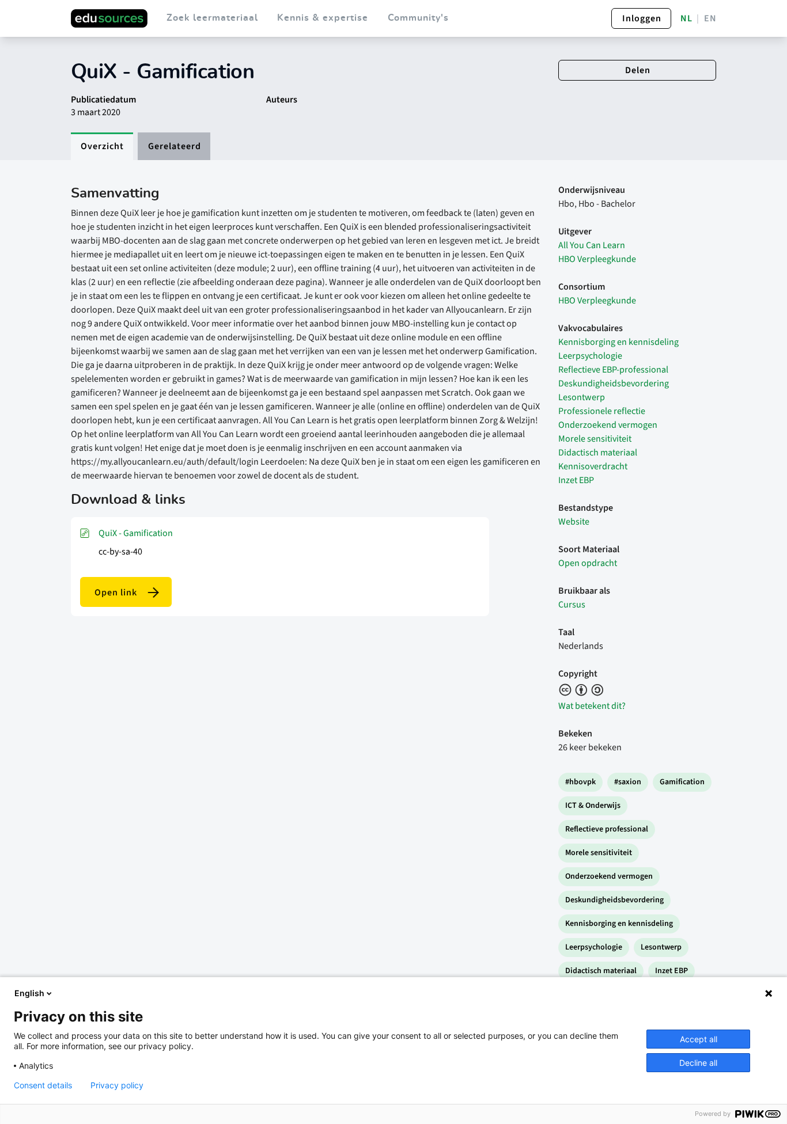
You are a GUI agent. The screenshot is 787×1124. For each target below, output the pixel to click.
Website (573, 521)
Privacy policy (116, 1085)
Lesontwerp (581, 397)
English (29, 993)
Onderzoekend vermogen (607, 425)
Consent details (43, 1085)
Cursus (571, 604)
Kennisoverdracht (592, 466)
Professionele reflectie (601, 411)
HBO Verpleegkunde (597, 259)
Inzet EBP (576, 480)
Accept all (698, 1039)
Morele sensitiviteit (594, 438)
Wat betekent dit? (592, 706)
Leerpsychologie (590, 356)
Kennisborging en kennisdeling (618, 342)
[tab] (102, 146)
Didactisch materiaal (597, 452)
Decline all (698, 1063)
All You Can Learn (591, 245)
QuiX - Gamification (136, 533)
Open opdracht (587, 563)
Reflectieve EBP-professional (613, 369)
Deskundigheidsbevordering (613, 383)
